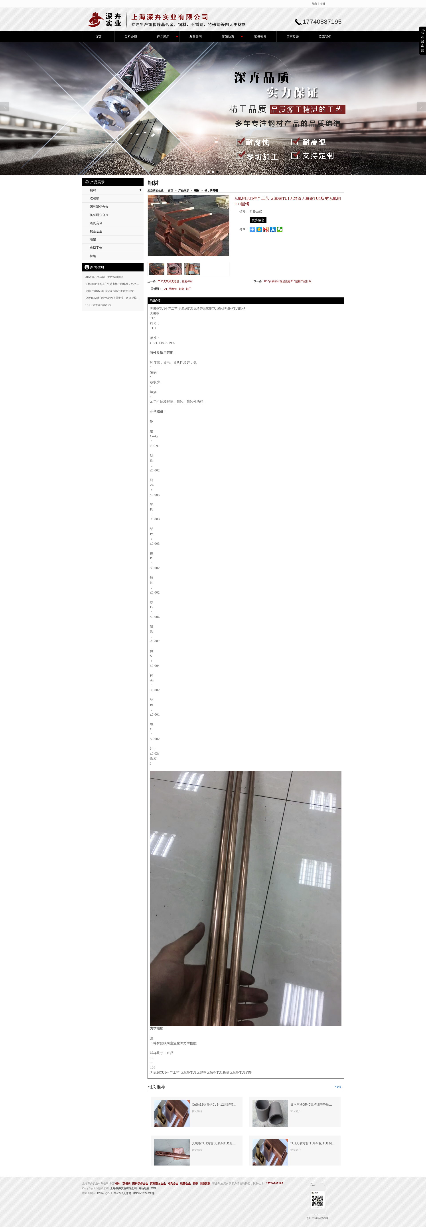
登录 (314, 3)
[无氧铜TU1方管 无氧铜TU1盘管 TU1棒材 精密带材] (172, 1152)
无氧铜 (173, 288)
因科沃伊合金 (99, 206)
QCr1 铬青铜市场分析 (98, 305)
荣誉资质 (260, 36)
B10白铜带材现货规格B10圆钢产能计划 (287, 281)
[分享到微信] (280, 229)
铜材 (196, 190)
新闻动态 (228, 36)
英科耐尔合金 (99, 215)
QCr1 (108, 1193)
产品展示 (163, 36)
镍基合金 (96, 231)
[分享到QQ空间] (259, 229)
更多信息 (258, 220)
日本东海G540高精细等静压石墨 (312, 1104)
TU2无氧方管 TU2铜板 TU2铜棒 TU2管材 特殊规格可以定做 (332, 1143)
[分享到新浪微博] (266, 229)
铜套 (181, 288)
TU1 (164, 288)
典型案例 (195, 36)
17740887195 (274, 1183)
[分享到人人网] (273, 229)
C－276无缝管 (122, 1193)
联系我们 (325, 36)
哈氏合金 (96, 223)
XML (154, 1188)
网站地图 (144, 1188)
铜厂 (188, 288)
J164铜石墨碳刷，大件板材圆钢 (104, 277)
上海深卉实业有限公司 (123, 1188)
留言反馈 (292, 36)
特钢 (93, 256)
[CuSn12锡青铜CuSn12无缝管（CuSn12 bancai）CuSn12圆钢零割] (172, 1113)
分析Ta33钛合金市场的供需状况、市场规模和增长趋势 (117, 297)
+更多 (338, 1086)
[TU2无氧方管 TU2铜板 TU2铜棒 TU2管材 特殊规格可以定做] (270, 1152)
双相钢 (94, 198)
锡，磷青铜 (211, 190)
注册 (322, 3)
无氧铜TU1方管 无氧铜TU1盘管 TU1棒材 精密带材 (227, 1143)
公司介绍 (130, 36)
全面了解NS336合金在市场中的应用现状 (109, 291)
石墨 (93, 239)
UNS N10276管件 (143, 1193)
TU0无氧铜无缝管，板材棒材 (175, 281)
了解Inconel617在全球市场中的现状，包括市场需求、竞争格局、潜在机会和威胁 (133, 283)
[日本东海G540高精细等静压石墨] (270, 1113)
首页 (98, 36)
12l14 (100, 1193)
